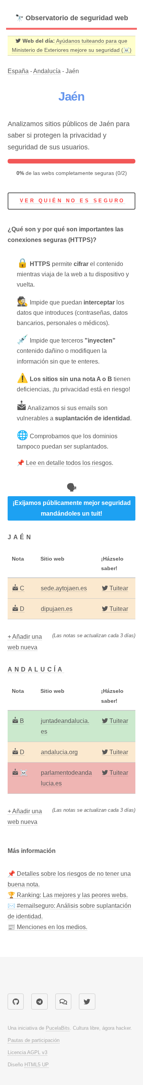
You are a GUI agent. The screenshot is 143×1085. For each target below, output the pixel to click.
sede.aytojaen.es (64, 588)
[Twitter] (87, 1002)
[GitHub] (16, 1002)
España (18, 71)
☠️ (22, 772)
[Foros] (63, 1002)
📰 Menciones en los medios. (47, 927)
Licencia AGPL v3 (27, 1052)
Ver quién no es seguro (72, 201)
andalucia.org (59, 752)
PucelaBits (58, 1028)
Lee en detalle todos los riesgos (69, 463)
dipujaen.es (56, 609)
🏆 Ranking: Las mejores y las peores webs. (68, 895)
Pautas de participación (33, 1040)
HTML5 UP (36, 1064)
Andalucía (47, 71)
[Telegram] (39, 1002)
